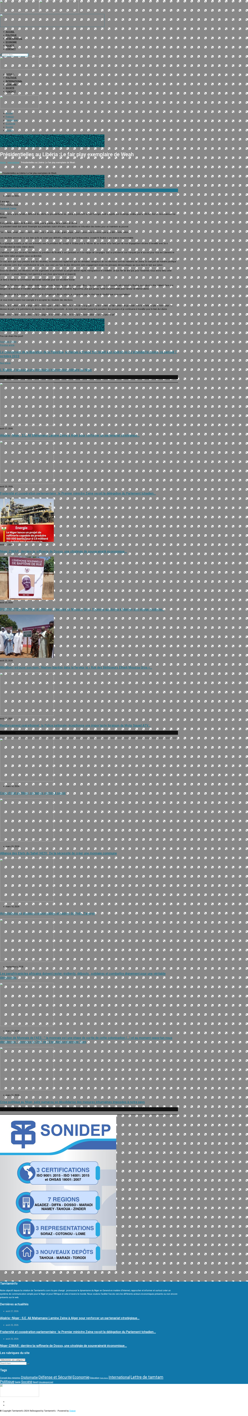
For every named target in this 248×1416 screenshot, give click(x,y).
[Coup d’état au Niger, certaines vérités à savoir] (27, 780)
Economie (11, 42)
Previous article (7, 345)
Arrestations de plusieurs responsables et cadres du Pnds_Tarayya (47, 913)
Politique (11, 35)
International (14, 38)
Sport (35, 1382)
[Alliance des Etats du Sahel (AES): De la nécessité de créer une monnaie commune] (27, 840)
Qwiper (72, 1411)
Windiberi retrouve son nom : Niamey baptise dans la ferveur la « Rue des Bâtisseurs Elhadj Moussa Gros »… (76, 667)
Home (3, 162)
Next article (5, 363)
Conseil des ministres (10, 1378)
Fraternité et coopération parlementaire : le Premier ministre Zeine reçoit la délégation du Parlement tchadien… (78, 493)
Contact (11, 49)
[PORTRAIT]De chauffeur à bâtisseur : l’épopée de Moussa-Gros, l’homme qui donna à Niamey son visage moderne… (82, 609)
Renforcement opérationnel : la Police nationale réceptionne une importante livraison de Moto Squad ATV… (75, 725)
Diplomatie (29, 1377)
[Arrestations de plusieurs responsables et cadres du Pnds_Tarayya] (27, 901)
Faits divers (104, 1378)
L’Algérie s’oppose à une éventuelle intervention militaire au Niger (46, 370)
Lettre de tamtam (147, 1377)
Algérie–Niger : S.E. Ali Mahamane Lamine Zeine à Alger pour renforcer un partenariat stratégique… (70, 435)
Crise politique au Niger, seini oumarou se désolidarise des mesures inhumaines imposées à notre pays (72, 1102)
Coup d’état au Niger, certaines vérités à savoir (33, 793)
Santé (18, 1382)
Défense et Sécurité (55, 1377)
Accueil (10, 32)
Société (10, 45)
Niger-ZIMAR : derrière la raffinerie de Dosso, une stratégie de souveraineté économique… (63, 551)
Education (94, 1378)
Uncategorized (46, 1382)
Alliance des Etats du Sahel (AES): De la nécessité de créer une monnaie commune (58, 853)
